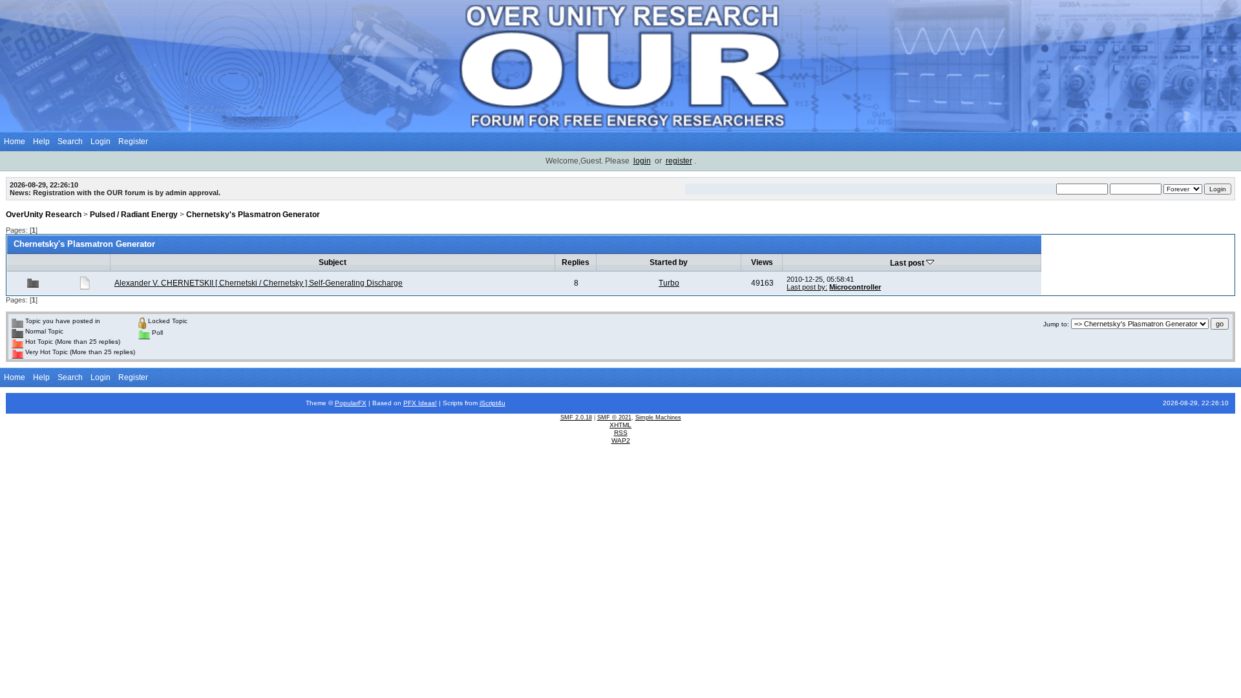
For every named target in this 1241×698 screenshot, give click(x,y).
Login (100, 141)
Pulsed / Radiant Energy (134, 214)
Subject (332, 262)
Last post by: (807, 287)
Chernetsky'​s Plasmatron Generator (253, 214)
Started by (669, 262)
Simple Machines (658, 417)
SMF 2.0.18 (576, 417)
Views (762, 262)
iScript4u (492, 403)
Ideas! (427, 403)
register (679, 160)
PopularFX (350, 403)
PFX (410, 403)
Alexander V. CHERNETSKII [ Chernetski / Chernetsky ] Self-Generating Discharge (258, 283)
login (642, 160)
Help (41, 141)
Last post (908, 263)
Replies (575, 262)
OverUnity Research (43, 214)
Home (14, 141)
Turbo (669, 283)
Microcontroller (855, 287)
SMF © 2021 (614, 417)
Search (70, 141)
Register (133, 141)
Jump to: (1056, 324)
